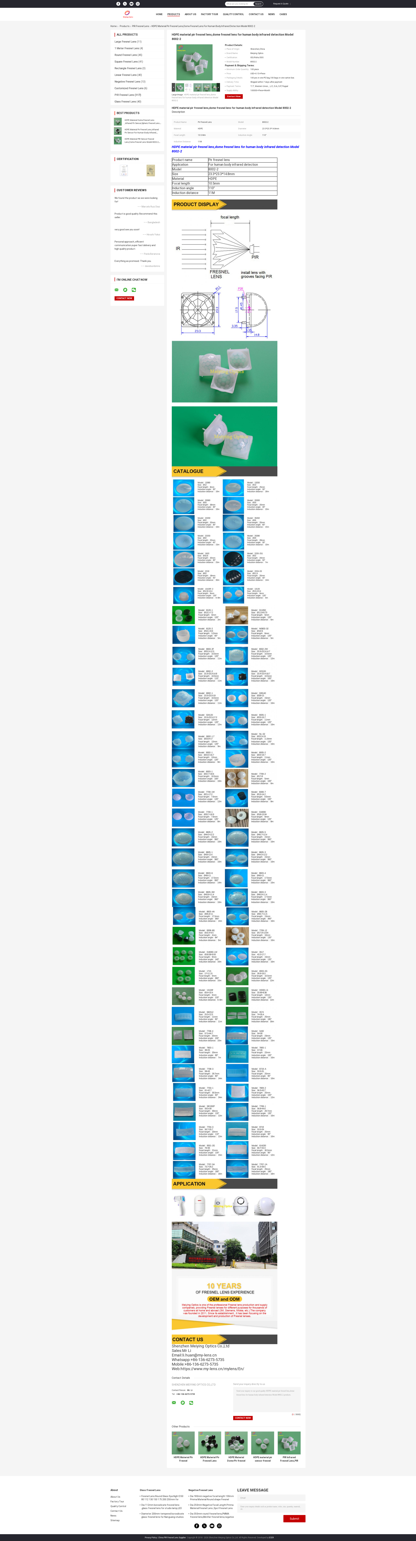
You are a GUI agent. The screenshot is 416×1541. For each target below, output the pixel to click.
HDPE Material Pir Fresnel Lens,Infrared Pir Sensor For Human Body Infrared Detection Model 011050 (142, 132)
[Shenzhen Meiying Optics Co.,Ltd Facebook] (118, 4)
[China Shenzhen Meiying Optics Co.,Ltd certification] (123, 170)
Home (159, 14)
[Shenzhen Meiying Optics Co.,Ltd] (128, 14)
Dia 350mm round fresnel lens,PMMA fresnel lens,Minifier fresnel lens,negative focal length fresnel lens (212, 1515)
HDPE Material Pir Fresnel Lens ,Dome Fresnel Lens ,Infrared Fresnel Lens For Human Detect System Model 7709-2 (209, 1459)
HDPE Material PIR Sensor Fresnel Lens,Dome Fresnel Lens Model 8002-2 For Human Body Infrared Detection (142, 142)
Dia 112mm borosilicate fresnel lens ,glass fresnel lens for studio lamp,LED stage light (161, 1507)
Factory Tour (209, 14)
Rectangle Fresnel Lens (128, 68)
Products (173, 14)
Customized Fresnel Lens (129, 88)
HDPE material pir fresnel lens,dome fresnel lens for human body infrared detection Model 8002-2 (195, 98)
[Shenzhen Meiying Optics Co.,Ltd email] (119, 290)
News (271, 14)
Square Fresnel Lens (126, 61)
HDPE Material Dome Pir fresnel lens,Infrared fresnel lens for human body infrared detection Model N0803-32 (236, 1459)
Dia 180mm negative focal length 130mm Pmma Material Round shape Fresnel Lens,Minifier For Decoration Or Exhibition (212, 1498)
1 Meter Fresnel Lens (127, 48)
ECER (271, 1537)
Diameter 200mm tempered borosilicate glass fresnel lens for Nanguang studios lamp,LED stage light (162, 1515)
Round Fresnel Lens (126, 55)
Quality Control (233, 14)
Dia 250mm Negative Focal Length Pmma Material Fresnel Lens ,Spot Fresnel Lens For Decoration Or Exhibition (212, 1507)
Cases (283, 14)
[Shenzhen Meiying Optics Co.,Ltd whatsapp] (127, 290)
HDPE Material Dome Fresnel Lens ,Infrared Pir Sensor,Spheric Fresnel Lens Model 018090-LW (142, 123)
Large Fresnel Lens (125, 41)
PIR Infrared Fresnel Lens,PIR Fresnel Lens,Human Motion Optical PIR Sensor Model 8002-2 (289, 1459)
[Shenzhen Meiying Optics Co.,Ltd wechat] (136, 290)
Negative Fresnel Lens (127, 81)
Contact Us (256, 14)
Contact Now (234, 96)
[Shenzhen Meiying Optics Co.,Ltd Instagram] (138, 4)
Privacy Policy (151, 1537)
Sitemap (115, 1520)
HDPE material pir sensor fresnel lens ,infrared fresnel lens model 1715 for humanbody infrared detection (262, 1459)
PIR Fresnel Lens (140, 26)
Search (258, 4)
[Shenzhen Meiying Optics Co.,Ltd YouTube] (131, 4)
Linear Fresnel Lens (126, 75)
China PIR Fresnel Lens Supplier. (172, 1537)
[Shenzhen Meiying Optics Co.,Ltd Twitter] (125, 4)
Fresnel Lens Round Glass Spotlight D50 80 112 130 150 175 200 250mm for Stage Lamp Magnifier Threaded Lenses (162, 1498)
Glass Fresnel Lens (125, 101)
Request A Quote (280, 4)
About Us (190, 14)
